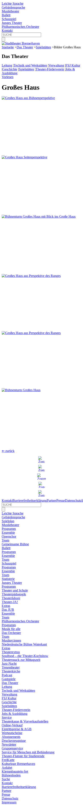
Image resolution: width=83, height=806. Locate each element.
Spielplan (8, 521)
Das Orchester (11, 633)
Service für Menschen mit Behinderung (28, 752)
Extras (6, 606)
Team (5, 540)
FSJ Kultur (73, 65)
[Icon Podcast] (42, 485)
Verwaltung (56, 65)
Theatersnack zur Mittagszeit (21, 660)
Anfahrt (7, 767)
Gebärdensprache (13, 7)
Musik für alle (11, 629)
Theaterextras (11, 652)
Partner (51, 500)
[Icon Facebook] (41, 468)
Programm (9, 529)
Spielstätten (43, 47)
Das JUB (8, 609)
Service (7, 717)
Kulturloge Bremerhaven (18, 764)
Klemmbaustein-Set (15, 771)
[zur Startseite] (21, 43)
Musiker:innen (11, 640)
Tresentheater (11, 667)
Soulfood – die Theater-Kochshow (25, 656)
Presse (60, 500)
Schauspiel (9, 19)
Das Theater (25, 47)
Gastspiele (9, 679)
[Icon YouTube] (41, 476)
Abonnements (11, 737)
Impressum (9, 802)
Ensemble (8, 532)
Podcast (7, 675)
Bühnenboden (11, 775)
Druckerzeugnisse (14, 740)
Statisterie (8, 579)
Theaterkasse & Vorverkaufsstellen (25, 721)
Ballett (6, 15)
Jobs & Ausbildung (14, 713)
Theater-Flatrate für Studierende (23, 756)
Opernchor (9, 536)
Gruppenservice (12, 748)
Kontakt (7, 30)
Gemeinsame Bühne (15, 544)
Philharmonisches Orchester (20, 26)
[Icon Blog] (41, 493)
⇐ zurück (8, 451)
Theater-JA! (10, 602)
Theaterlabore (11, 598)
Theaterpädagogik (14, 594)
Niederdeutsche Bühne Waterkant (24, 644)
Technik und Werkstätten (30, 65)
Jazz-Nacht (9, 663)
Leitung (7, 65)
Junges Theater (12, 23)
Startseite (8, 47)
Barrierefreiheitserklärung (30, 500)
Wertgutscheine (12, 733)
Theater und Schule (15, 590)
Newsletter (9, 744)
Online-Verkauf (12, 725)
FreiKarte (8, 760)
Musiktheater (10, 11)
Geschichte (9, 69)
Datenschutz (73, 500)
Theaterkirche (11, 671)
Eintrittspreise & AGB (16, 729)
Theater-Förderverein (50, 69)
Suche (6, 779)
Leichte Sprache (12, 3)
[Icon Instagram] (41, 459)
